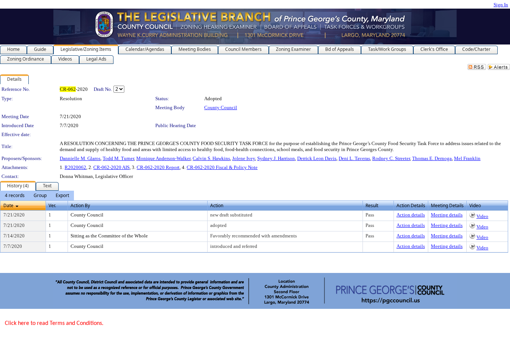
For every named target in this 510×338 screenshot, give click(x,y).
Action (216, 205)
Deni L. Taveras (354, 158)
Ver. (52, 205)
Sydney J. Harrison (276, 158)
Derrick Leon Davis (316, 158)
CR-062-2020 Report (158, 167)
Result (372, 205)
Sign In (501, 4)
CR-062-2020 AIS (111, 167)
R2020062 (75, 167)
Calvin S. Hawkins (211, 158)
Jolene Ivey (243, 158)
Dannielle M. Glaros (80, 158)
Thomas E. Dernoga (432, 158)
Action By (80, 205)
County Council (220, 107)
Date (8, 205)
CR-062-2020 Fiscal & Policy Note (222, 167)
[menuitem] (14, 195)
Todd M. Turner (118, 158)
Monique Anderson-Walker (163, 158)
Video (482, 216)
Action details (411, 215)
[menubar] (37, 195)
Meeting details (447, 215)
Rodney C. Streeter (391, 158)
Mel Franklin (467, 158)
